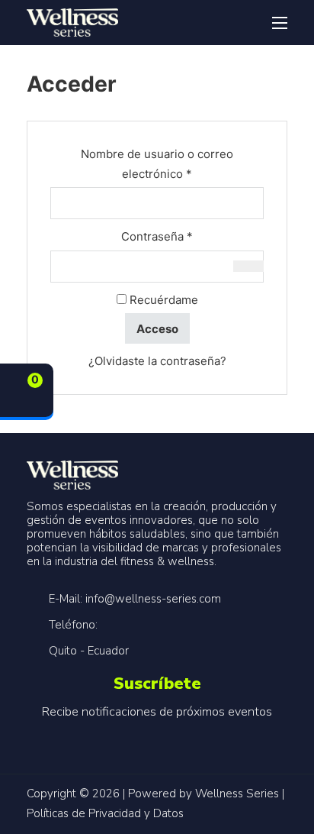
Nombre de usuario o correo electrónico (166, 164)
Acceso (157, 329)
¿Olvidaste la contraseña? (157, 361)
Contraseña (186, 236)
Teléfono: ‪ (75, 625)
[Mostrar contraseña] (248, 266)
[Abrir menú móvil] (279, 23)
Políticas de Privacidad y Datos (105, 813)
